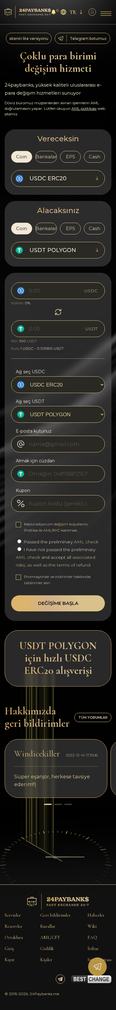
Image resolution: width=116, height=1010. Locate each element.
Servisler (13, 915)
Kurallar (47, 926)
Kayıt (10, 959)
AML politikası (84, 108)
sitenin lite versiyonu (28, 38)
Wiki (92, 926)
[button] (48, 804)
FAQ (92, 937)
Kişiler (46, 959)
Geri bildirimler (55, 915)
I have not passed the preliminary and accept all (55, 557)
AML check (86, 542)
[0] (53, 13)
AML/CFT (50, 937)
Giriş (9, 948)
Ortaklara (14, 937)
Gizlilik (47, 948)
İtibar (93, 948)
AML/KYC (51, 530)
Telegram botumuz (88, 38)
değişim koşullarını (71, 524)
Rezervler (13, 926)
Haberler (96, 915)
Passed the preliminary (60, 542)
